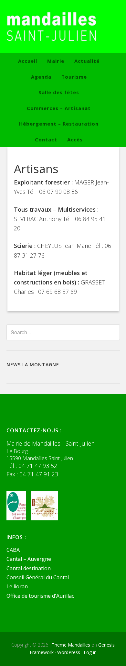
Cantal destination (28, 568)
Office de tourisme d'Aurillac (40, 595)
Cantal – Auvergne (28, 558)
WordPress (68, 652)
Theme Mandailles (71, 645)
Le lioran (17, 586)
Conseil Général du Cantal (37, 577)
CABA (13, 549)
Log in (90, 652)
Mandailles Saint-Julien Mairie (63, 26)
